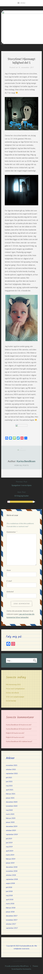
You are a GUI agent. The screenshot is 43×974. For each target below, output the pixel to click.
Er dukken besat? (26, 741)
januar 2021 (10, 798)
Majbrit (8, 733)
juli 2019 (9, 839)
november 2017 (11, 920)
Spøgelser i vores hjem (22, 483)
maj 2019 (9, 847)
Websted (10, 591)
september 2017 (12, 928)
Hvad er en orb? (26, 725)
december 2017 (11, 916)
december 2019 (11, 826)
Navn (9, 570)
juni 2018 (9, 891)
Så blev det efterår (12, 693)
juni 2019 (9, 843)
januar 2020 (10, 822)
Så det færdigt (11, 701)
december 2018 (11, 867)
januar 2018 (10, 912)
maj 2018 (9, 895)
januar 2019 (10, 863)
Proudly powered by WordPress (17, 966)
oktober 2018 (11, 875)
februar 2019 (10, 859)
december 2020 (11, 802)
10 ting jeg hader (21, 494)
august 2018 (10, 883)
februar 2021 (10, 794)
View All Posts (21, 465)
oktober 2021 (11, 769)
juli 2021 (9, 777)
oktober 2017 (11, 924)
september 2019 (12, 834)
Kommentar (12, 532)
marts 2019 (10, 855)
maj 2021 (9, 786)
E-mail (9, 581)
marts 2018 (10, 904)
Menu (22, 3)
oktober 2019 (11, 830)
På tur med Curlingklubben (15, 689)
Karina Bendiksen (26, 461)
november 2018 (11, 871)
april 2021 (9, 790)
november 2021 (11, 765)
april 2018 (9, 899)
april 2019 (9, 851)
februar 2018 (10, 908)
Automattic (27, 969)
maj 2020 (9, 810)
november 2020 (11, 806)
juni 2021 (9, 781)
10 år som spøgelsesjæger (15, 697)
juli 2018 (9, 887)
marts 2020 (10, 814)
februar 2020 (10, 818)
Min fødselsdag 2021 (13, 684)
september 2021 (12, 773)
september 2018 (12, 879)
